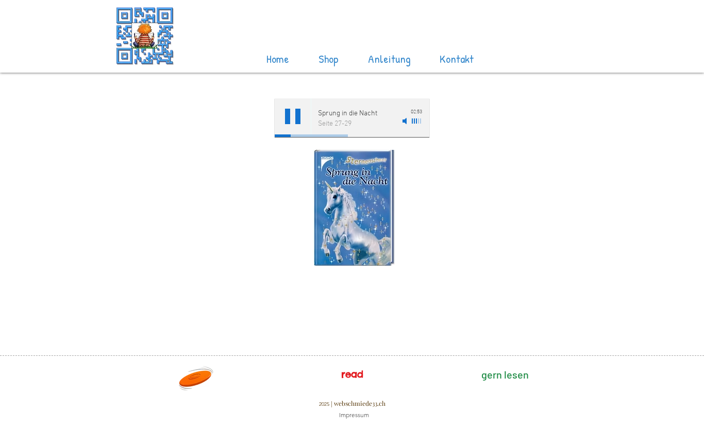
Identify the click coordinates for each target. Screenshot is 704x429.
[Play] (292, 116)
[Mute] (405, 121)
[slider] (417, 121)
